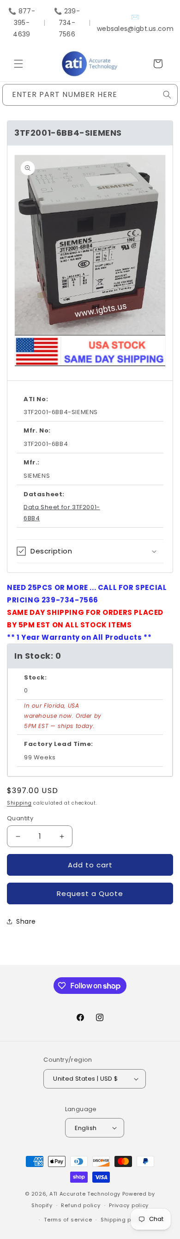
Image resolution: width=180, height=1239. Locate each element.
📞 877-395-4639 (21, 22)
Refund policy (80, 1205)
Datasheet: (44, 494)
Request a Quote (90, 893)
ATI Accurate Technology (85, 1193)
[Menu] (18, 64)
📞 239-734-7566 (67, 22)
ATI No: (36, 399)
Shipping (19, 803)
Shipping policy (123, 1219)
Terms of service (68, 1219)
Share (26, 921)
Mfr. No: (37, 430)
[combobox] (90, 94)
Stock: (35, 677)
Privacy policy (129, 1205)
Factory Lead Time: (58, 744)
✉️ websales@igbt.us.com (135, 22)
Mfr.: (32, 462)
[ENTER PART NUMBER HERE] (167, 94)
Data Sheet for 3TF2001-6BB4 (62, 512)
